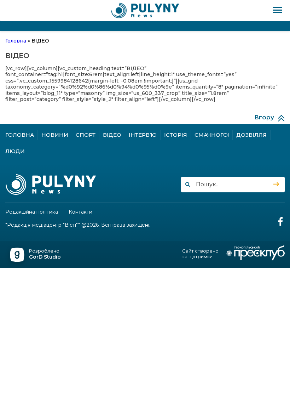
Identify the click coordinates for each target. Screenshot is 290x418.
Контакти (80, 212)
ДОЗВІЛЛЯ (251, 134)
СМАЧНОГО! (212, 134)
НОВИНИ (54, 134)
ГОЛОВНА (19, 134)
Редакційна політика (31, 212)
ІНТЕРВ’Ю (143, 134)
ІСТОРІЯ (175, 134)
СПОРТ (85, 134)
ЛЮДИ (15, 151)
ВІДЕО (112, 134)
